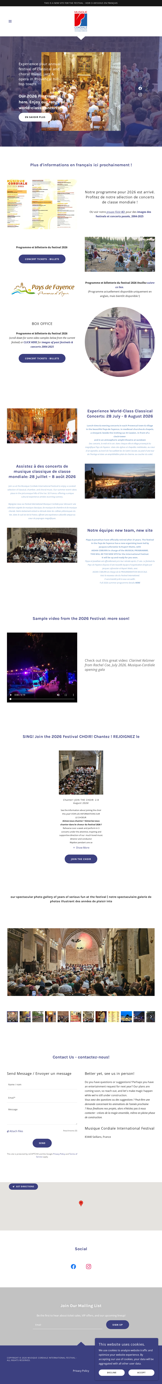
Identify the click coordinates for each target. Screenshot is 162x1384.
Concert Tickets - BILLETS (42, 259)
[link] (81, 21)
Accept (141, 1372)
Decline (111, 1372)
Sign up (117, 1324)
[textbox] (42, 1084)
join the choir (81, 859)
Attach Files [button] (16, 1131)
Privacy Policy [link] (59, 1154)
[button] (10, 21)
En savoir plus (35, 117)
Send (42, 1143)
